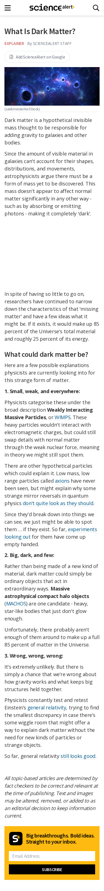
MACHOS (16, 603)
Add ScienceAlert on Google (40, 57)
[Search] (96, 7)
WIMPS (62, 417)
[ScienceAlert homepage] (52, 7)
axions (62, 480)
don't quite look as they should (58, 503)
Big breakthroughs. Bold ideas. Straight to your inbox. (60, 839)
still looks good (77, 756)
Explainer (14, 43)
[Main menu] (9, 7)
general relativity (46, 707)
